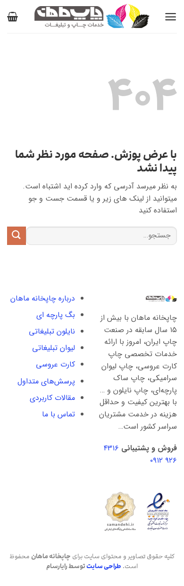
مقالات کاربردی (52, 398)
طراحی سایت (103, 566)
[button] (170, 16)
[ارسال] (16, 236)
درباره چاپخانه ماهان (42, 298)
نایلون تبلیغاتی (52, 331)
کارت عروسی (55, 364)
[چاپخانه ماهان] (92, 16)
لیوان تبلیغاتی (53, 348)
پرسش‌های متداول (46, 381)
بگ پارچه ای (55, 315)
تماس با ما (58, 414)
